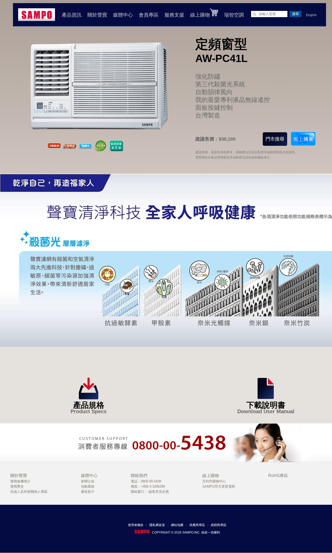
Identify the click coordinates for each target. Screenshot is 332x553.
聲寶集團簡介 (20, 481)
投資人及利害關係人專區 (28, 492)
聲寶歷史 (17, 486)
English (311, 15)
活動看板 (87, 486)
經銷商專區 (218, 525)
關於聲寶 (97, 15)
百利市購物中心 (214, 481)
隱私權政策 (157, 525)
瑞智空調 (234, 15)
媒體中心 (123, 15)
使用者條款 (135, 525)
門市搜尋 (275, 139)
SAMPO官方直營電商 (218, 486)
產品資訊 (71, 15)
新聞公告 (87, 481)
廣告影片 (87, 492)
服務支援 (174, 15)
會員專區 (148, 15)
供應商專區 (197, 525)
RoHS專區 (278, 475)
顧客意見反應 (159, 492)
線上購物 (200, 15)
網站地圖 (177, 525)
